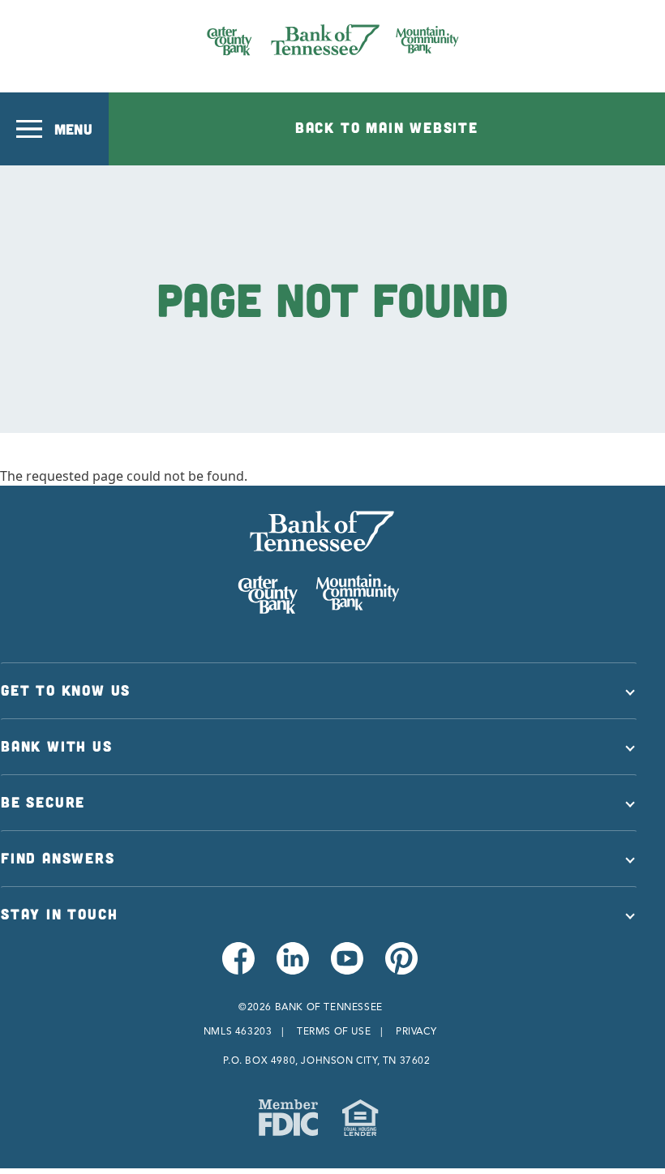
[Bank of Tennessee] (333, 39)
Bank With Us (57, 746)
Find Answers (58, 858)
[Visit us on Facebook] (237, 967)
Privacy (416, 1031)
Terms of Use (334, 1031)
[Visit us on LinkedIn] (291, 967)
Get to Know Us (66, 690)
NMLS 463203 (238, 1031)
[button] (54, 128)
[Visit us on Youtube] (346, 967)
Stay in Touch (59, 914)
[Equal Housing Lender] (360, 1117)
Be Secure (43, 802)
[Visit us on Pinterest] (400, 967)
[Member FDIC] (288, 1117)
